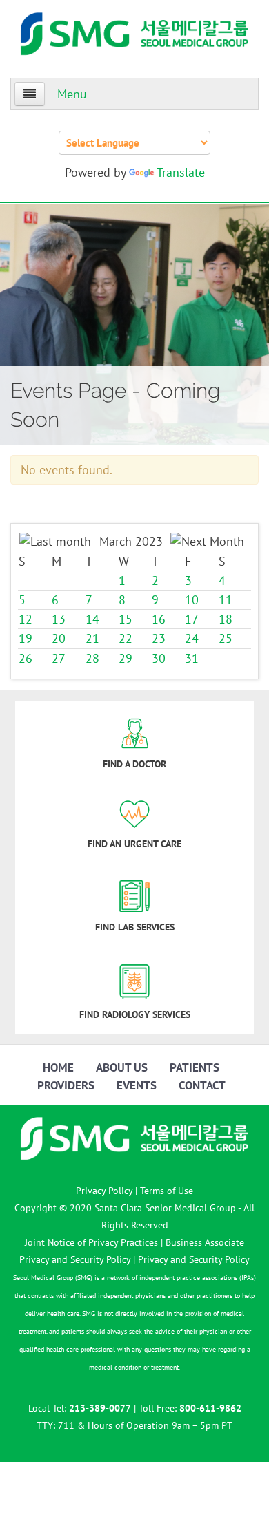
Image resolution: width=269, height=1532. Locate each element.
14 (92, 619)
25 (225, 638)
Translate (181, 172)
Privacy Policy (104, 1190)
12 (25, 619)
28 (92, 658)
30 (159, 658)
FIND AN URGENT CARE (134, 844)
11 (225, 600)
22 (125, 638)
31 (192, 658)
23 (159, 638)
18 (225, 619)
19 (25, 638)
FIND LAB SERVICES (135, 927)
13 (59, 619)
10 (192, 600)
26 (25, 658)
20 (59, 638)
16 (159, 619)
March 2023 (131, 541)
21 (92, 638)
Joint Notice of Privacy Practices (91, 1242)
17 (192, 619)
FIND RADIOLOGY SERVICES (134, 1014)
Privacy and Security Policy (194, 1259)
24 (192, 638)
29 (125, 658)
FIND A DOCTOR (134, 764)
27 (59, 658)
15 (125, 619)
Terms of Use (166, 1190)
